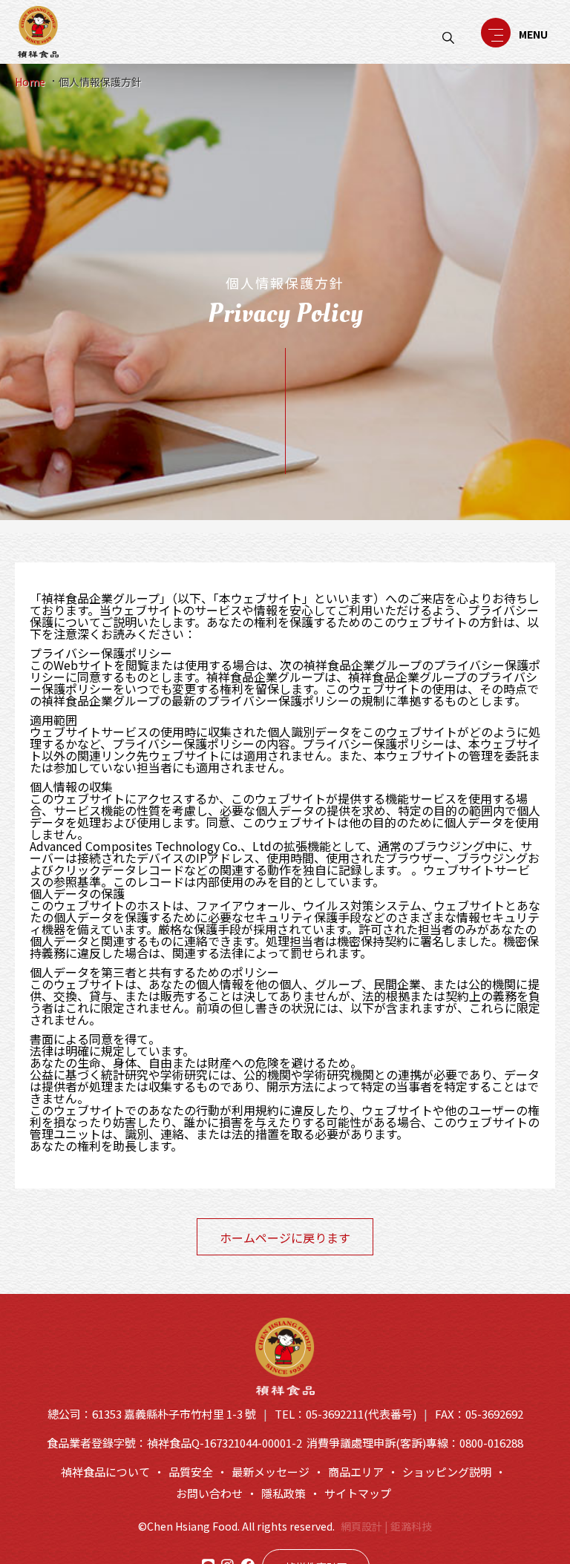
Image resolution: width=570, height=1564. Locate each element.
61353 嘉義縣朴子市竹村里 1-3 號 (174, 1414)
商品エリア (356, 1471)
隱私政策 (283, 1493)
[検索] (448, 38)
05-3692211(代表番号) (361, 1414)
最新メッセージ (270, 1471)
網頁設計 (361, 1526)
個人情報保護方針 (100, 81)
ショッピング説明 (446, 1471)
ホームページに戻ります (285, 1237)
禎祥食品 (38, 32)
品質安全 (190, 1471)
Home (30, 81)
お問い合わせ (209, 1493)
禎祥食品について (105, 1471)
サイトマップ (357, 1493)
